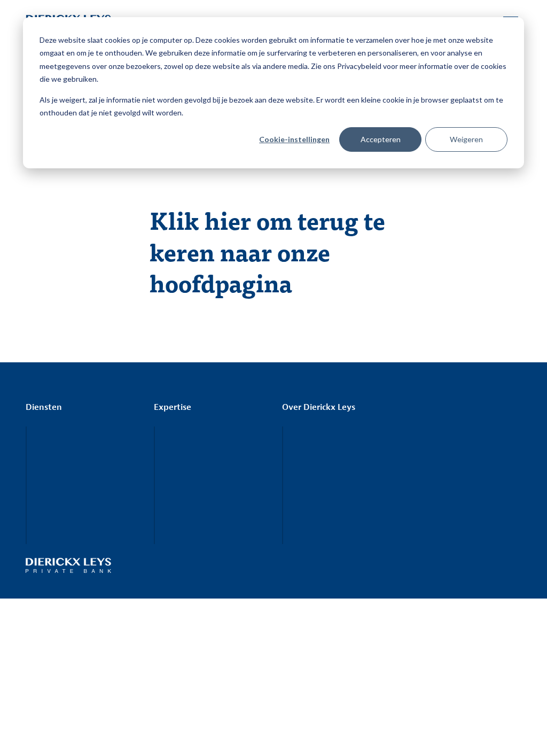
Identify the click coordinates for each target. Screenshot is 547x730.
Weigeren (466, 139)
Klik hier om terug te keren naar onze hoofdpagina (267, 251)
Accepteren (381, 139)
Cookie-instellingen (294, 139)
